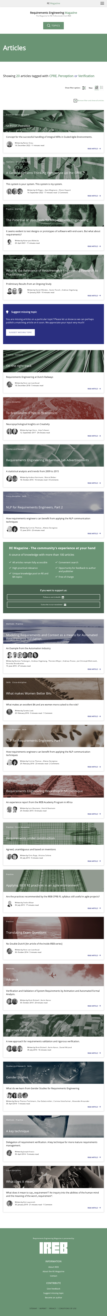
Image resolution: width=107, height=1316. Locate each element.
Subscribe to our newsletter (52, 604)
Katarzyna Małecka (31, 240)
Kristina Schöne (45, 855)
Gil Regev (40, 190)
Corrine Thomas (35, 528)
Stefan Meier (28, 902)
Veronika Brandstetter (15, 663)
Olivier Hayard (64, 190)
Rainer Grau (28, 143)
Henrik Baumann (48, 808)
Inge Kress (32, 430)
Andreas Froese (69, 661)
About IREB (53, 1267)
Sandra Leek (28, 710)
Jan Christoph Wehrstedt (87, 661)
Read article (93, 149)
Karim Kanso (46, 1000)
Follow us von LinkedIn (52, 597)
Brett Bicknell (34, 1000)
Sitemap (33, 1308)
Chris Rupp (33, 855)
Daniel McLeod (65, 1047)
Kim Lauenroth (29, 1202)
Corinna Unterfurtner (62, 1101)
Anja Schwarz (43, 430)
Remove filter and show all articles (90, 100)
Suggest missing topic (20, 332)
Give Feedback (53, 1288)
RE (53, 3)
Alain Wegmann (51, 190)
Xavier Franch (55, 290)
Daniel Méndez (42, 290)
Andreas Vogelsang (69, 290)
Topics (55, 25)
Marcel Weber (50, 477)
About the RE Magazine (53, 1271)
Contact (53, 1276)
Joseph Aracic (28, 1151)
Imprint (43, 1308)
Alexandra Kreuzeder (80, 1101)
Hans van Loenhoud (31, 383)
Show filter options (73, 88)
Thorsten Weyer (55, 661)
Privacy (52, 1308)
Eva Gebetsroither (45, 1101)
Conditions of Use (67, 1308)
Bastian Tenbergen (22, 661)
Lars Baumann (34, 808)
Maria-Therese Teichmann (25, 1101)
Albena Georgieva (50, 528)
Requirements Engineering (53, 14)
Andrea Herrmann (36, 477)
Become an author (53, 1297)
